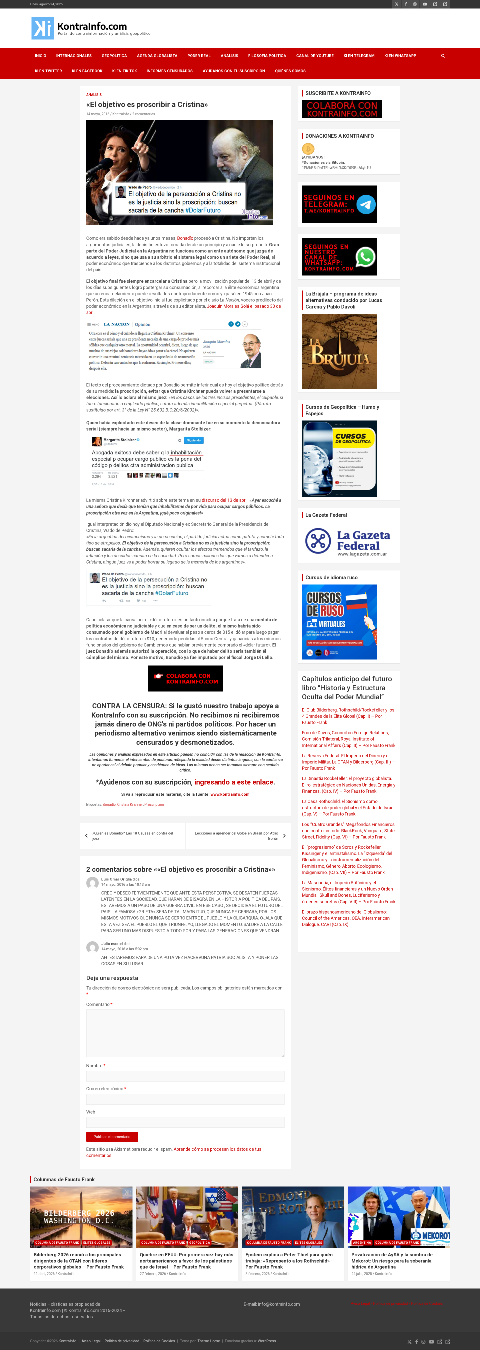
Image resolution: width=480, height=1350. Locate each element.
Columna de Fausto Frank (57, 1242)
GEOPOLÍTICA (114, 56)
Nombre (96, 1065)
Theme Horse (209, 1341)
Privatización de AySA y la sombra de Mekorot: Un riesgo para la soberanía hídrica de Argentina (392, 1261)
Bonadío (185, 238)
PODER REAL (199, 56)
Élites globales (96, 1242)
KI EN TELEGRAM (359, 56)
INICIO (40, 56)
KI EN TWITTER (48, 71)
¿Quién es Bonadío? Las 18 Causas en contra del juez (132, 836)
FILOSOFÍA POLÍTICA (267, 56)
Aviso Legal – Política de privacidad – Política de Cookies (128, 1341)
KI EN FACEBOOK (87, 71)
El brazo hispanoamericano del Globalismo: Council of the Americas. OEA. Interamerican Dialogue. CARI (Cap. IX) (346, 918)
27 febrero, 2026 (153, 1274)
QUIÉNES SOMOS (290, 71)
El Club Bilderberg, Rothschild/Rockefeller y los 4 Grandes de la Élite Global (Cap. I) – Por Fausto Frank (348, 716)
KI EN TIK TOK (124, 71)
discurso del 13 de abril (225, 500)
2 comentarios (143, 114)
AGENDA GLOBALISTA (157, 56)
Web (90, 1111)
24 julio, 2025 (362, 1274)
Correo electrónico (106, 1088)
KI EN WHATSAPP (400, 56)
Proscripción (154, 804)
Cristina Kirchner (130, 804)
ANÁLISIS (229, 56)
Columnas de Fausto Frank (64, 1179)
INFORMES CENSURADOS (170, 71)
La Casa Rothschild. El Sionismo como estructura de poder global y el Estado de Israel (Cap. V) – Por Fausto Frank (348, 807)
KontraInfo (120, 114)
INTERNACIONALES (74, 56)
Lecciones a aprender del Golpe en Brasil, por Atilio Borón (236, 836)
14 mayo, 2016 (98, 114)
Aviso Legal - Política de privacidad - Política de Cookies (397, 1303)
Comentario (99, 1004)
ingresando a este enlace (233, 782)
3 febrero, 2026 (258, 1274)
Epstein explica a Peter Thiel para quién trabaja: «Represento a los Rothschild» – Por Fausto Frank (290, 1261)
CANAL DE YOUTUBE (315, 56)
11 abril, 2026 (44, 1274)
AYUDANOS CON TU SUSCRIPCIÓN (234, 71)
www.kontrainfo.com (230, 794)
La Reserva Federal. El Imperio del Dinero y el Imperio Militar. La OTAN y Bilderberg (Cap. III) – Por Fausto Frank (348, 762)
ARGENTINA (362, 1242)
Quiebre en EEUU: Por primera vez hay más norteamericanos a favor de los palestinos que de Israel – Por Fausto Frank (186, 1261)
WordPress (267, 1341)
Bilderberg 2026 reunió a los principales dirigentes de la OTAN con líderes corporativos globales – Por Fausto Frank (79, 1261)
